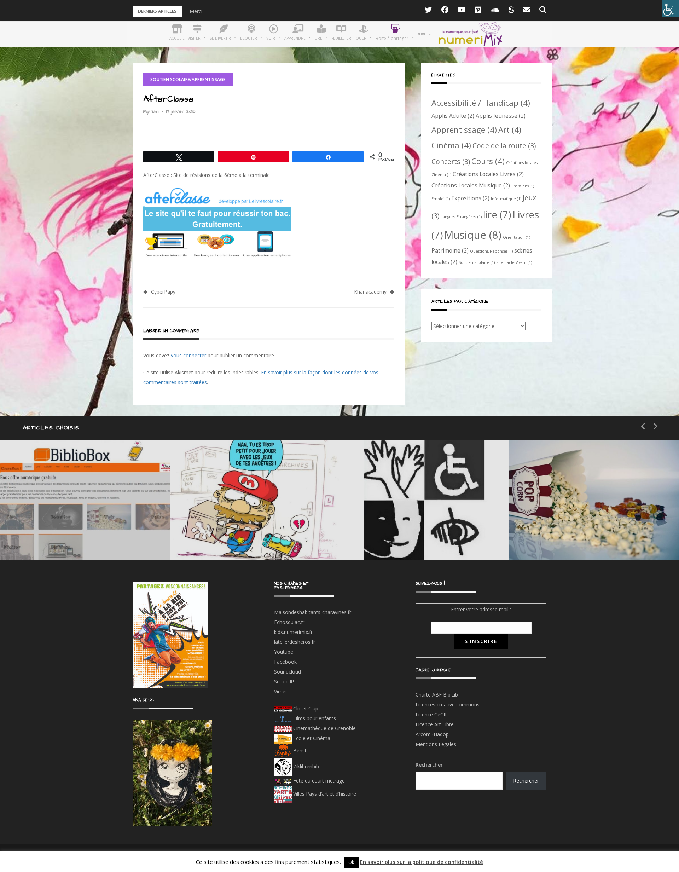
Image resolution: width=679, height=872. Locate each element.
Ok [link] (351, 862)
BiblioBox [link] (65, 514)
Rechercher (429, 764)
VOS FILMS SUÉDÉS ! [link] (583, 539)
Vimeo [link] (281, 691)
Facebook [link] (285, 661)
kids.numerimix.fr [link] (293, 632)
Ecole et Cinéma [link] (311, 738)
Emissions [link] (522, 186)
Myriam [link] (150, 111)
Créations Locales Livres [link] (488, 174)
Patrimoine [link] (450, 250)
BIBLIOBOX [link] (51, 539)
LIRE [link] (382, 514)
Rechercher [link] (526, 780)
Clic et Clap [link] (305, 708)
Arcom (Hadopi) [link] (434, 734)
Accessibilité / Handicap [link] (480, 102)
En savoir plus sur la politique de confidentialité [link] (421, 861)
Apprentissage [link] (464, 129)
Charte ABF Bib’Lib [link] (437, 694)
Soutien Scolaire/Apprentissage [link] (188, 79)
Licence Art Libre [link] (435, 724)
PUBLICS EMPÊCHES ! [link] (414, 539)
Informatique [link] (506, 198)
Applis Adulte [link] (452, 116)
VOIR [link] (214, 514)
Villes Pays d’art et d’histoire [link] (324, 793)
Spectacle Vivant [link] (514, 262)
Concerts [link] (450, 161)
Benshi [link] (301, 750)
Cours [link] (488, 161)
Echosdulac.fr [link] (289, 622)
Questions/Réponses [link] (491, 251)
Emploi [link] (440, 198)
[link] (670, 8)
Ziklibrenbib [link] (305, 766)
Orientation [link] (516, 237)
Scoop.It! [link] (284, 681)
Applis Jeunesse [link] (501, 116)
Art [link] (509, 129)
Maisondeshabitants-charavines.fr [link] (312, 612)
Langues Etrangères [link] (461, 216)
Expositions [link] (470, 198)
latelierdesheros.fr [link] (294, 642)
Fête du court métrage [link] (318, 780)
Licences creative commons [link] (448, 704)
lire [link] (497, 214)
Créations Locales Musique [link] (470, 185)
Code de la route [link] (504, 145)
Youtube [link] (283, 651)
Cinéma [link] (451, 145)
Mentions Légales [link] (436, 744)
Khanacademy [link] (370, 291)
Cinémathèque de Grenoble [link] (324, 728)
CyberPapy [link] (163, 291)
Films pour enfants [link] (314, 718)
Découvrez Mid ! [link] (231, 539)
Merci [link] (196, 11)
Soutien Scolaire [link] (477, 262)
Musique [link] (472, 235)
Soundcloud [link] (287, 671)
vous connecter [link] (188, 355)
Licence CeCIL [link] (432, 714)
